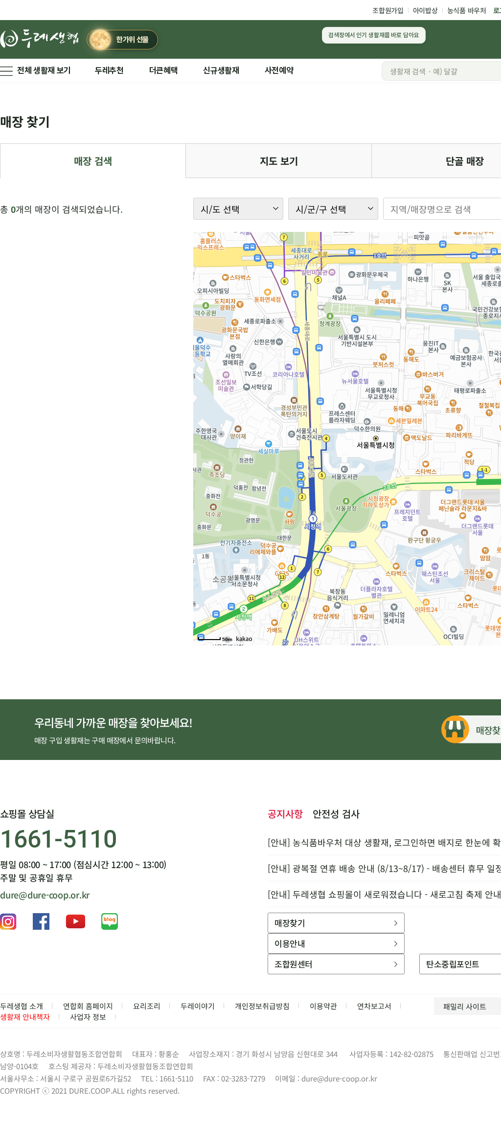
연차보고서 (374, 1006)
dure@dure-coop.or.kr (45, 894)
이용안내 (289, 943)
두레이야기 (198, 1006)
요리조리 (146, 1006)
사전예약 (279, 70)
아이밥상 (425, 10)
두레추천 (109, 70)
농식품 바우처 (466, 10)
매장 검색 (93, 161)
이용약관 (323, 1006)
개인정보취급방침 (262, 1006)
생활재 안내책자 (25, 1016)
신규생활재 (221, 70)
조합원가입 (388, 10)
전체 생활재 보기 (44, 70)
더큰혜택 (163, 70)
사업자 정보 (88, 1016)
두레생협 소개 (21, 1006)
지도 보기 (279, 161)
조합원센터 (293, 964)
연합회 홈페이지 (88, 1006)
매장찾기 (289, 923)
